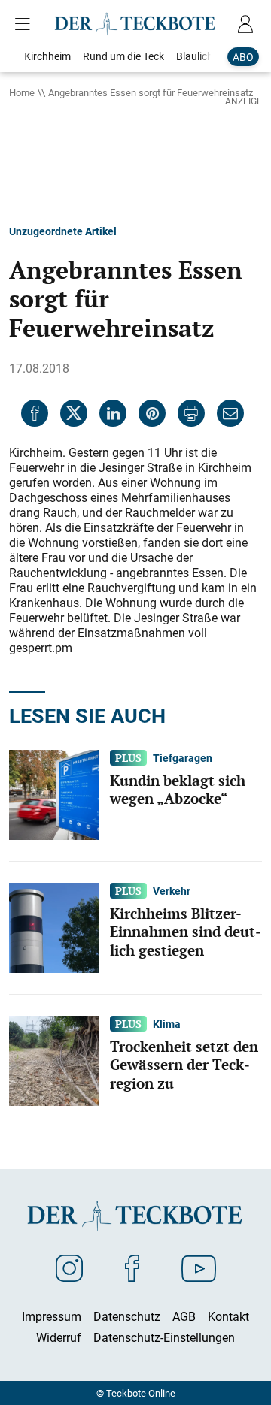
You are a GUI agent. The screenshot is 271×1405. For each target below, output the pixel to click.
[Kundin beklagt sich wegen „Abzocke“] (54, 793)
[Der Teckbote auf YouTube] (198, 1267)
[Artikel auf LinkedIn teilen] (112, 413)
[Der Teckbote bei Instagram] (69, 1267)
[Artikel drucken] (191, 413)
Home (22, 92)
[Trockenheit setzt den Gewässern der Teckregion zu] (54, 1059)
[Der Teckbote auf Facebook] (132, 1267)
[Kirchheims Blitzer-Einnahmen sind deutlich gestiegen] (54, 926)
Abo (243, 57)
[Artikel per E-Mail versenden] (230, 413)
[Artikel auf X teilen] (73, 413)
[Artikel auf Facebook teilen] (34, 413)
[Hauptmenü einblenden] (25, 24)
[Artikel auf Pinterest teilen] (152, 413)
